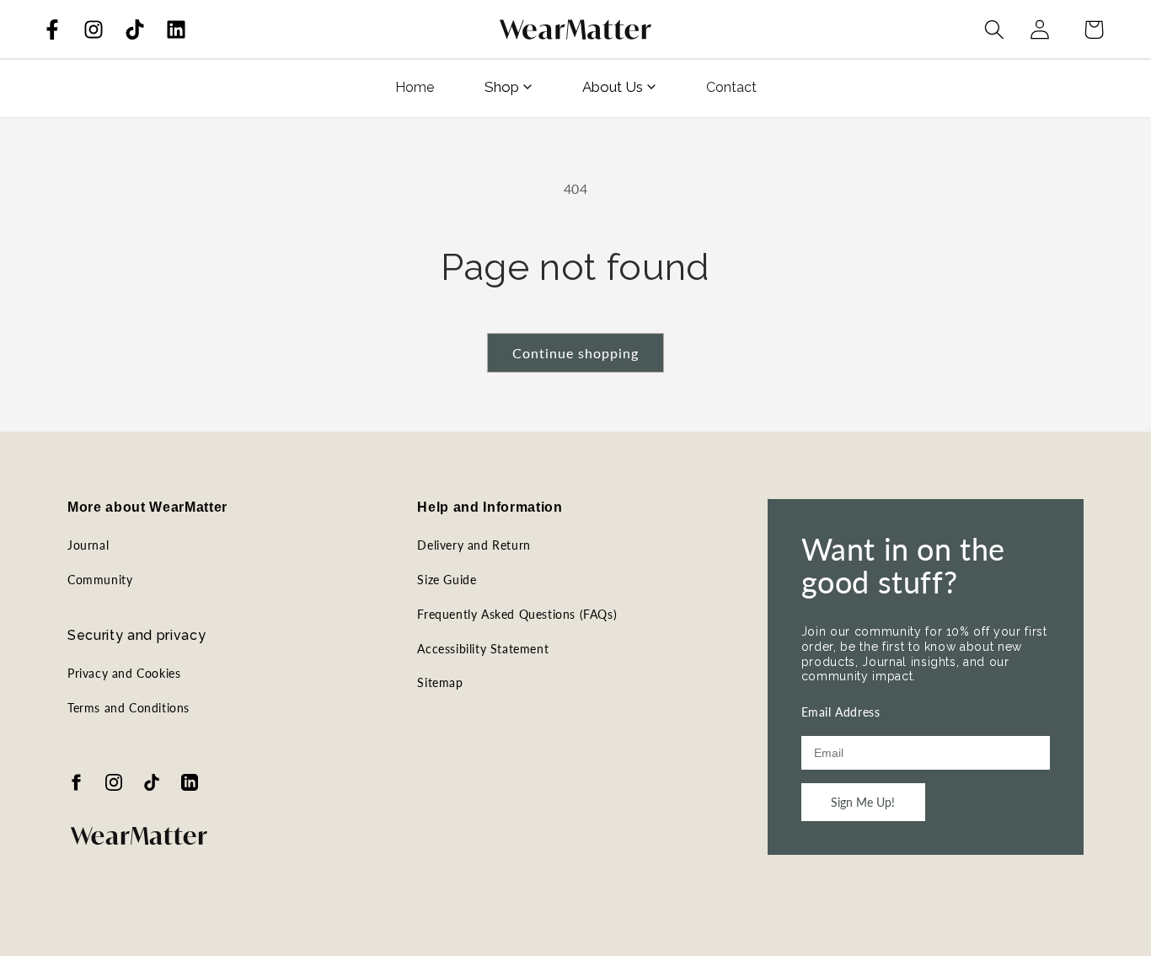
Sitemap (440, 682)
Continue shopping (575, 353)
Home (414, 87)
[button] (994, 29)
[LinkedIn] (176, 29)
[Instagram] (93, 29)
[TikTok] (135, 29)
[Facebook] (52, 29)
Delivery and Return (473, 545)
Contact (731, 87)
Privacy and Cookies (123, 673)
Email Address (841, 712)
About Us (612, 86)
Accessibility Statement (483, 649)
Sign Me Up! (863, 802)
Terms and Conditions (128, 708)
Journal (88, 545)
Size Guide (446, 579)
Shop (501, 86)
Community (99, 579)
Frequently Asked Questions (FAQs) (517, 614)
